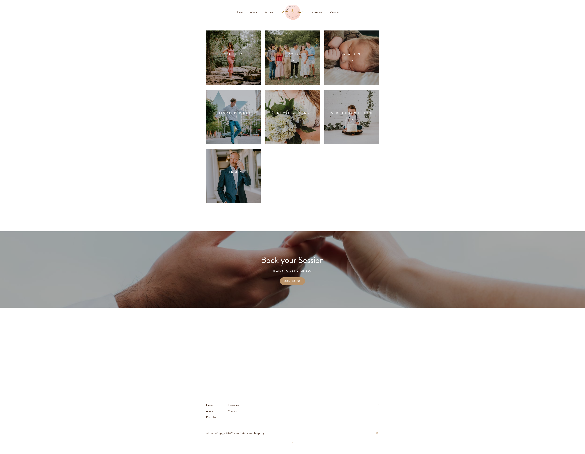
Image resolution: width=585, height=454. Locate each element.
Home (239, 12)
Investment (317, 12)
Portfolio (269, 12)
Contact (334, 12)
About (253, 12)
